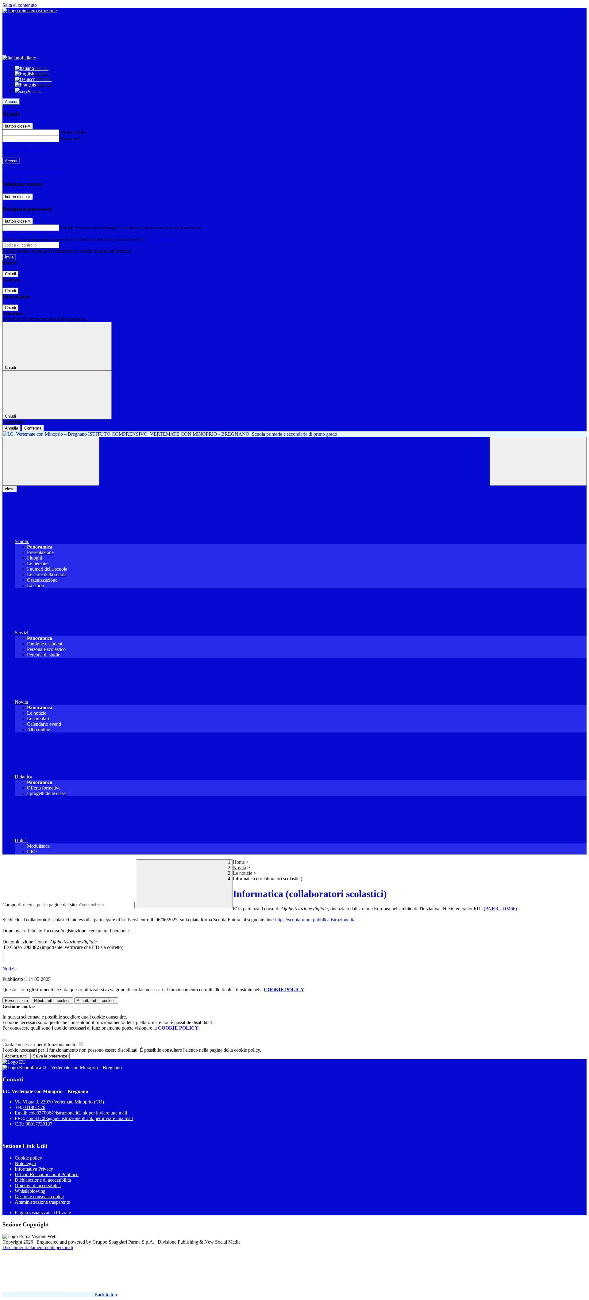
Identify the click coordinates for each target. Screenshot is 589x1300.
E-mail (66, 227)
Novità (239, 867)
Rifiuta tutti (52, 1000)
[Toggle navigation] (50, 461)
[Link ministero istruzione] (29, 10)
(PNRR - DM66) (501, 908)
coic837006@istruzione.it (78, 1112)
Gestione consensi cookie (39, 1196)
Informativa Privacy (34, 1169)
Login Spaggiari (159, 239)
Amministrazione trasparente (42, 1202)
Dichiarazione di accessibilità (43, 1180)
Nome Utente (73, 132)
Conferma (32, 428)
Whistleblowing (30, 1191)
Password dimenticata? (24, 149)
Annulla (11, 428)
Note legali (25, 1163)
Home (239, 862)
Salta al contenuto (19, 5)
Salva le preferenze (50, 1056)
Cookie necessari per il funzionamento (40, 1044)
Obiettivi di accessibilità (38, 1185)
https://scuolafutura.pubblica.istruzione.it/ (314, 919)
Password (69, 138)
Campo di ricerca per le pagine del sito (39, 904)
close (9, 489)
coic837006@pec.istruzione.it (79, 1118)
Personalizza (16, 1000)
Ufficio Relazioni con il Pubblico (47, 1174)
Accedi (11, 101)
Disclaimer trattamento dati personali (37, 1247)
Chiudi (10, 274)
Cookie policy (28, 1157)
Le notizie (242, 873)
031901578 (34, 1107)
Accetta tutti (96, 1000)
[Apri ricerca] (538, 461)
